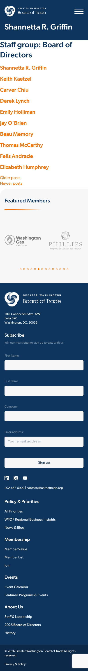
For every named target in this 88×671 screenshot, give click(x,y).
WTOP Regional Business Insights (30, 519)
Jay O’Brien (13, 123)
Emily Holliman (17, 112)
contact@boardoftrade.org (45, 488)
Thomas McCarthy (21, 145)
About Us (14, 607)
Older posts (10, 178)
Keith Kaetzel (15, 79)
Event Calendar (16, 587)
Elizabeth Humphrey (24, 167)
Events (11, 577)
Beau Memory (16, 134)
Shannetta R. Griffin (23, 68)
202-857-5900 (14, 488)
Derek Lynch (15, 101)
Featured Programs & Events (26, 595)
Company (11, 406)
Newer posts (11, 184)
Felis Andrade (16, 156)
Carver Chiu (14, 90)
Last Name (11, 381)
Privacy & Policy (15, 664)
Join (7, 565)
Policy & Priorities (22, 502)
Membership (17, 539)
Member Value (16, 549)
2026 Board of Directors (23, 625)
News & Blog (14, 528)
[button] (20, 269)
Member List (14, 557)
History (10, 633)
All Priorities (14, 511)
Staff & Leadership (18, 617)
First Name (12, 356)
